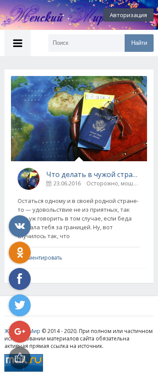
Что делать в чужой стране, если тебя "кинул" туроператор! (93, 174)
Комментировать (40, 257)
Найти (139, 43)
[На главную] (48, 15)
